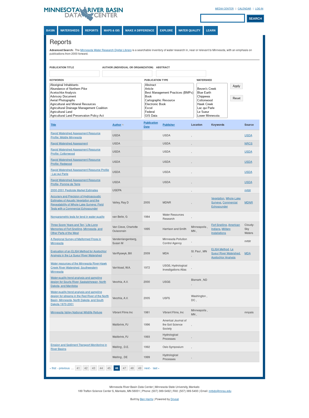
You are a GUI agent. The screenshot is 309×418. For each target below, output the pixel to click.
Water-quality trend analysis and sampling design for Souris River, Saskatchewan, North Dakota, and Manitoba (78, 282)
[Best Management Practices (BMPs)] (169, 93)
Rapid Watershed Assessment (69, 143)
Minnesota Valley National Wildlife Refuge (76, 312)
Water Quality (189, 30)
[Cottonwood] (212, 100)
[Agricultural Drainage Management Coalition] (95, 108)
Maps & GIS (112, 30)
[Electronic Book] (169, 104)
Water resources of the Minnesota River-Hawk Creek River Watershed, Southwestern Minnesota (79, 267)
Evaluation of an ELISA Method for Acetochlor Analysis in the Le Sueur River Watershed (79, 253)
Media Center (224, 8)
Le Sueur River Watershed (225, 251)
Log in (259, 8)
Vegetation (217, 198)
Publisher (169, 125)
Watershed (204, 80)
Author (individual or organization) (127, 67)
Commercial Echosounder (224, 204)
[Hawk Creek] (212, 104)
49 (139, 368)
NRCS (248, 143)
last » (156, 368)
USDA (248, 135)
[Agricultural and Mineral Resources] (95, 104)
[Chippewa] (212, 97)
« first (53, 368)
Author (116, 125)
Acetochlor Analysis (223, 257)
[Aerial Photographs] (95, 100)
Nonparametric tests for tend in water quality (78, 216)
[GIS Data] (169, 116)
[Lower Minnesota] (212, 116)
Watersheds (69, 30)
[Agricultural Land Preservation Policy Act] (95, 116)
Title (53, 125)
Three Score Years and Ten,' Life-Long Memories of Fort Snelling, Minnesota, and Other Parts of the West (76, 229)
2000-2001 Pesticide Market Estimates (74, 190)
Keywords (57, 80)
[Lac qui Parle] (212, 108)
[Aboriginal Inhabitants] (95, 85)
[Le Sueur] (212, 112)
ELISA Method (220, 249)
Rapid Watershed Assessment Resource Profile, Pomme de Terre (75, 182)
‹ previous (63, 368)
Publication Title (62, 67)
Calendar (244, 8)
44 (101, 368)
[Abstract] (169, 85)
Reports (91, 30)
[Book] (169, 97)
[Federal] (169, 112)
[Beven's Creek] (212, 89)
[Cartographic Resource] (169, 100)
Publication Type (156, 80)
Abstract (163, 67)
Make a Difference (139, 30)
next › (147, 368)
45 (109, 368)
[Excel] (169, 108)
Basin (50, 30)
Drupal (175, 399)
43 (93, 368)
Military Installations (221, 231)
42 (86, 368)
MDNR (249, 202)
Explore (166, 30)
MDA (248, 253)
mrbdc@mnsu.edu (220, 391)
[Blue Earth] (212, 93)
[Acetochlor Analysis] (95, 93)
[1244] (212, 85)
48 (132, 368)
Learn (211, 30)
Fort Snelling (219, 225)
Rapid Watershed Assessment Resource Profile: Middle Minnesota (75, 135)
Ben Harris (146, 399)
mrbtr (248, 190)
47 (124, 368)
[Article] (169, 89)
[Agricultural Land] (95, 112)
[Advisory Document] (95, 97)
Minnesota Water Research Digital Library (106, 50)
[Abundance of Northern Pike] (95, 89)
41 (78, 368)
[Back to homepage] (83, 20)
